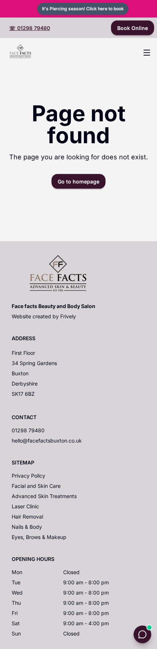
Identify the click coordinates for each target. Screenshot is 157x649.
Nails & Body (27, 527)
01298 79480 (28, 430)
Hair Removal (27, 516)
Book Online (132, 28)
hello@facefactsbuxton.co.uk (47, 440)
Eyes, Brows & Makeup (39, 537)
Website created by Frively (44, 316)
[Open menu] (146, 52)
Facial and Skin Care (36, 486)
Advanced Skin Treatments (44, 496)
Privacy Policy (28, 475)
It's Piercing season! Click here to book (83, 8)
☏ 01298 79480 (29, 28)
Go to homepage (78, 181)
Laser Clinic (25, 506)
